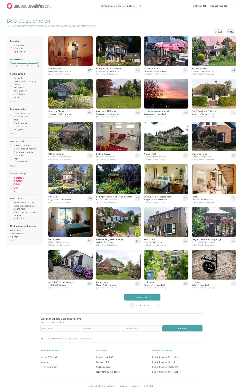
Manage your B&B (104, 357)
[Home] (42, 339)
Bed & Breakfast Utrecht (163, 362)
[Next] (88, 50)
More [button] (12, 101)
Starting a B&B (103, 367)
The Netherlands (85, 26)
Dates (121, 6)
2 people (131, 6)
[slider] (11, 63)
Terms (135, 386)
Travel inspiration (48, 367)
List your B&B (102, 362)
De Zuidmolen (108, 6)
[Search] (140, 6)
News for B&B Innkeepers (108, 371)
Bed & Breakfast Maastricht (165, 367)
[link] (29, 6)
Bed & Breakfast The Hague (165, 371)
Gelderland (68, 26)
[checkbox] (11, 45)
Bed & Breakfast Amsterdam (165, 357)
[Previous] (52, 50)
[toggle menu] (233, 5)
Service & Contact (48, 357)
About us (44, 362)
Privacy (123, 386)
